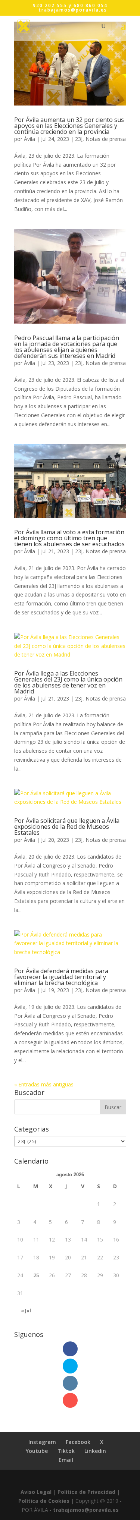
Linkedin (95, 1450)
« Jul (26, 1310)
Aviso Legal (36, 1491)
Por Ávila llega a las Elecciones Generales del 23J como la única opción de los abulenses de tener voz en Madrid (68, 682)
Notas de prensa (105, 138)
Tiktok (66, 1450)
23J (79, 138)
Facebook (78, 1441)
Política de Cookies (43, 1500)
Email (66, 1459)
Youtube (37, 1450)
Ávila (29, 138)
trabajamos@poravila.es (86, 1509)
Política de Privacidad (86, 1491)
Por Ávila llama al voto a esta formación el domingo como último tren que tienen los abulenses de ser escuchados (69, 538)
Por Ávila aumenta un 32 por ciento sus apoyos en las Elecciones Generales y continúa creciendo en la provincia (69, 126)
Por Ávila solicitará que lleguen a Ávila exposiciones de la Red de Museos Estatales (66, 826)
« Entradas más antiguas (44, 1084)
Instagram (42, 1441)
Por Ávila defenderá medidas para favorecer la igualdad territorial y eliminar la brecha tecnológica (61, 977)
